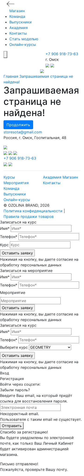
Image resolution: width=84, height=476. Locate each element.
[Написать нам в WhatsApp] (52, 65)
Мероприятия (16, 182)
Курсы (9, 177)
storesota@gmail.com (23, 132)
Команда (17, 16)
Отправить (12, 425)
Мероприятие (12, 292)
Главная (11, 76)
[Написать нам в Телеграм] (48, 65)
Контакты (18, 33)
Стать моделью (23, 39)
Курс (4, 244)
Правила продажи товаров (29, 216)
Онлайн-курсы (22, 44)
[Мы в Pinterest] (15, 152)
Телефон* (8, 236)
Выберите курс (14, 347)
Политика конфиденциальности (33, 211)
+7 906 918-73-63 (62, 53)
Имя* (5, 228)
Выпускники (20, 22)
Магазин (17, 10)
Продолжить (18, 124)
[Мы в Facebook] (10, 152)
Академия (18, 27)
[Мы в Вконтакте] (6, 152)
